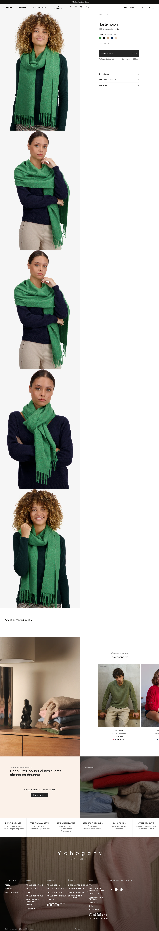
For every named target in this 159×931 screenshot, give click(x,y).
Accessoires (39, 7)
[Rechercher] (142, 7)
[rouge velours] (113, 739)
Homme (22, 7)
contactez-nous (147, 829)
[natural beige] (116, 38)
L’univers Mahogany (130, 7)
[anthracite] (115, 739)
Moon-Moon (29, 929)
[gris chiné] (117, 739)
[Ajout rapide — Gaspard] (136, 723)
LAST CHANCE (58, 7)
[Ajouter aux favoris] (138, 14)
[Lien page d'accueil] (79, 7)
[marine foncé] (112, 38)
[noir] (104, 38)
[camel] (108, 38)
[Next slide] (151, 702)
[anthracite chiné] (120, 739)
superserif (15, 929)
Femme (9, 7)
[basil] (100, 38)
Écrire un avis (39, 795)
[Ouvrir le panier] (153, 7)
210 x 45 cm (104, 43)
